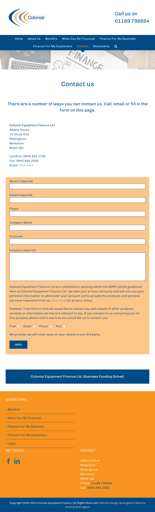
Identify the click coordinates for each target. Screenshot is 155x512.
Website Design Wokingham (116, 503)
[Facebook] (8, 461)
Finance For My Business (26, 426)
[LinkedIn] (17, 461)
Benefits (14, 409)
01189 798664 (101, 483)
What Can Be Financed (24, 418)
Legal (12, 443)
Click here (26, 165)
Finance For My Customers (27, 435)
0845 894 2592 (98, 488)
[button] (115, 46)
